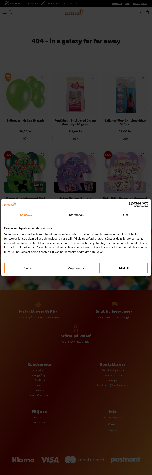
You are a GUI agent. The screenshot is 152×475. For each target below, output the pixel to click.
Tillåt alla (124, 267)
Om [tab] (125, 215)
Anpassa (74, 267)
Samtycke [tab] (26, 215)
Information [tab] (76, 215)
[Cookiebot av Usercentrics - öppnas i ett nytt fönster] (131, 204)
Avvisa (28, 267)
